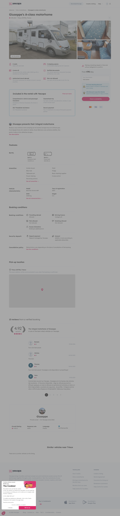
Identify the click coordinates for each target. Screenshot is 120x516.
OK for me (27, 507)
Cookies (58, 512)
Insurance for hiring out (101, 480)
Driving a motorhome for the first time (80, 481)
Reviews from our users (80, 485)
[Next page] (60, 394)
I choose (10, 507)
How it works (76, 473)
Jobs (37, 512)
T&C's (42, 512)
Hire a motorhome (78, 477)
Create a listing (98, 473)
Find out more (67, 94)
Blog (24, 512)
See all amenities (32, 181)
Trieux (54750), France (24, 18)
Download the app (76, 4)
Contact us (30, 512)
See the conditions (32, 249)
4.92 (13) (13, 18)
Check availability (96, 99)
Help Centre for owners (101, 487)
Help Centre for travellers (80, 489)
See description (14, 134)
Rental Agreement (99, 477)
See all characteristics (33, 198)
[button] (3, 513)
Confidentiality (49, 512)
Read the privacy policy (8, 502)
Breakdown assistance (101, 483)
